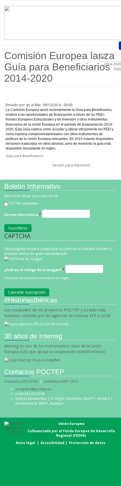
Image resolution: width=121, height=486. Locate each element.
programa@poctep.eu (33, 389)
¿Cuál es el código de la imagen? (34, 269)
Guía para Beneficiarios (24, 155)
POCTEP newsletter (24, 203)
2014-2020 (112, 64)
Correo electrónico (22, 214)
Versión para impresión (71, 165)
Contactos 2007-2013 (61, 381)
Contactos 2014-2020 (21, 381)
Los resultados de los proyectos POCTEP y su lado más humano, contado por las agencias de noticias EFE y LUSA (57, 312)
